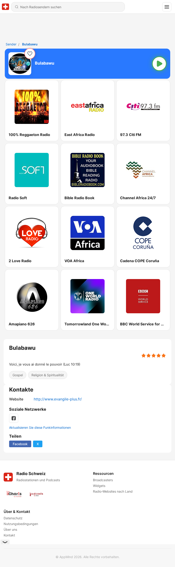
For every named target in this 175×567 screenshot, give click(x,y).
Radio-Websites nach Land (113, 491)
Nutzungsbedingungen (21, 524)
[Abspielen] (159, 63)
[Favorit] (29, 53)
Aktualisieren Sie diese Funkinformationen (40, 427)
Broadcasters (103, 480)
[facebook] (13, 418)
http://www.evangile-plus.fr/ (58, 399)
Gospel (18, 375)
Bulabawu (30, 44)
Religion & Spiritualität (47, 375)
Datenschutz (13, 518)
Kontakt (9, 535)
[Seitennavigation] (166, 6)
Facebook (20, 444)
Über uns (10, 529)
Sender (11, 44)
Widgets (99, 486)
